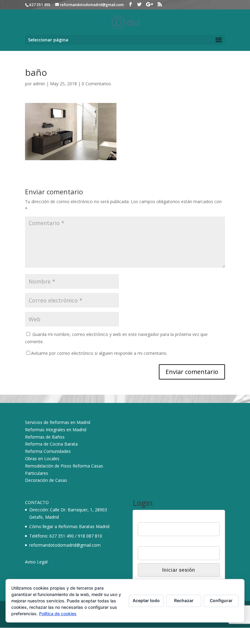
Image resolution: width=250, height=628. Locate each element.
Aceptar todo (146, 600)
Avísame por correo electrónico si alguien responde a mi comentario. (99, 353)
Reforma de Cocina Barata (51, 444)
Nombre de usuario (156, 518)
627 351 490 (61, 536)
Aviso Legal (36, 562)
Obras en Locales (42, 458)
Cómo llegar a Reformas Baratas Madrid (69, 526)
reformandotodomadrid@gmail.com (65, 545)
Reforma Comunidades (48, 451)
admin (39, 83)
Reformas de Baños (45, 437)
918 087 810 (90, 536)
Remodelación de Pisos (48, 466)
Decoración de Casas (46, 480)
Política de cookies (58, 613)
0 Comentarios (96, 83)
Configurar (221, 600)
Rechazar (184, 600)
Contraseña (149, 542)
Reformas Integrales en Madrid (55, 429)
